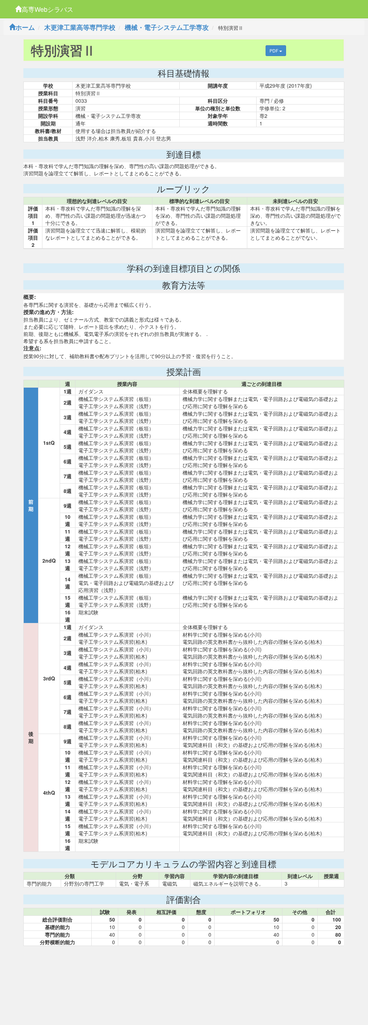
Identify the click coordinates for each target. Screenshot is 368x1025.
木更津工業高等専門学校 (79, 27)
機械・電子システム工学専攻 (167, 27)
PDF (274, 50)
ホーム (25, 27)
